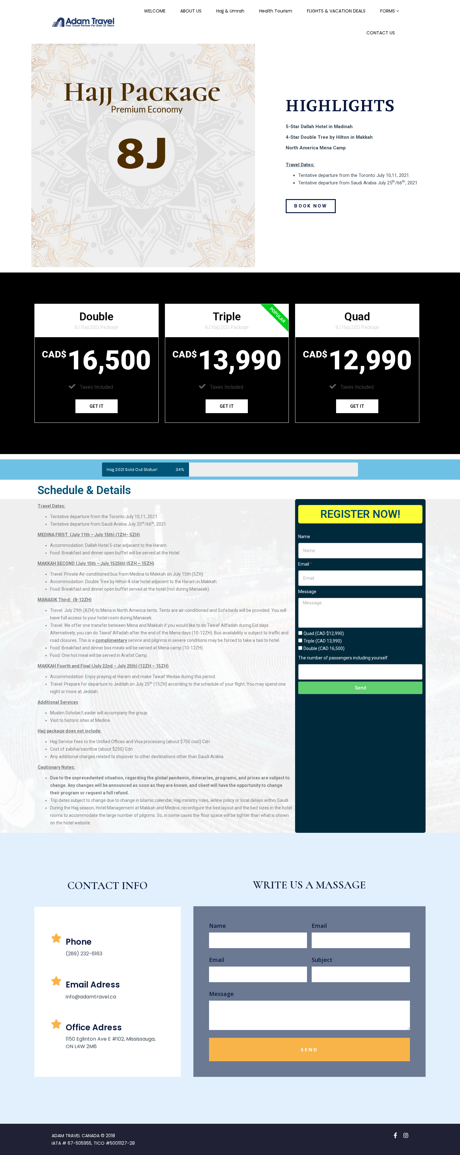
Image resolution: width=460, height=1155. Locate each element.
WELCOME (155, 11)
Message (307, 591)
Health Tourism (275, 11)
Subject (322, 959)
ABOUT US (191, 11)
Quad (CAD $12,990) (324, 633)
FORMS (387, 11)
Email (303, 564)
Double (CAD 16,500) (324, 648)
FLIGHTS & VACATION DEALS (336, 11)
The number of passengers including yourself (343, 657)
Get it (96, 406)
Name (304, 536)
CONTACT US (380, 33)
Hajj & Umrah (230, 11)
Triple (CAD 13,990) (323, 640)
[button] (311, 206)
